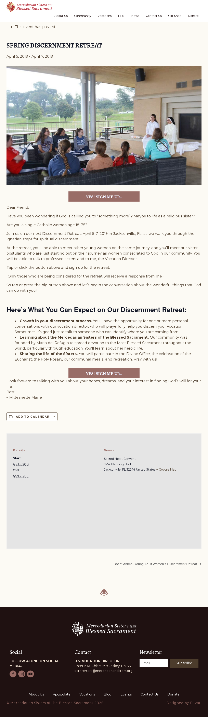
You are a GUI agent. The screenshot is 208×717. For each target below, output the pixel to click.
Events (126, 694)
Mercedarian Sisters (31, 7)
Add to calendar (33, 417)
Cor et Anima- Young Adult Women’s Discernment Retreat (156, 564)
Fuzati (196, 703)
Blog (108, 694)
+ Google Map (166, 469)
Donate (173, 694)
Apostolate (61, 694)
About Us (36, 694)
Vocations (87, 694)
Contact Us (149, 694)
